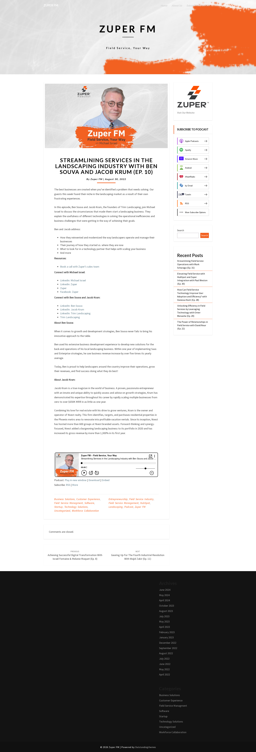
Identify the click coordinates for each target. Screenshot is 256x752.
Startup (58, 507)
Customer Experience (88, 499)
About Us (177, 5)
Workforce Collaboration (85, 510)
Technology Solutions (76, 507)
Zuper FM (97, 179)
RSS (68, 485)
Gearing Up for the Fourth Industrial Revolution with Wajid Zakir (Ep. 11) (137, 555)
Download (94, 480)
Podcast (128, 507)
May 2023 (164, 621)
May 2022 (164, 669)
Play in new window (76, 480)
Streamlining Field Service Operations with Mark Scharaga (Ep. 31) (190, 264)
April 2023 (164, 627)
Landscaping (116, 507)
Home (163, 5)
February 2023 (167, 632)
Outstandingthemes (145, 747)
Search (180, 230)
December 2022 (167, 642)
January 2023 (166, 637)
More (75, 485)
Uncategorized (62, 510)
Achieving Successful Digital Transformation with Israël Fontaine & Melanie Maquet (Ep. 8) (75, 555)
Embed (105, 480)
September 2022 (168, 648)
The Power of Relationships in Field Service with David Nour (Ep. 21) (192, 325)
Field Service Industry (141, 499)
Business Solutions (64, 499)
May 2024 (164, 595)
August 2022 (166, 653)
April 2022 (164, 674)
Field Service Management (124, 503)
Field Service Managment (68, 503)
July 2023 (164, 616)
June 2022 (164, 664)
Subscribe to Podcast (198, 5)
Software (89, 503)
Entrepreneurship (118, 499)
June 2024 (164, 589)
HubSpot (145, 503)
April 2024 (164, 600)
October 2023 (166, 605)
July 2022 (164, 658)
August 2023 (166, 611)
